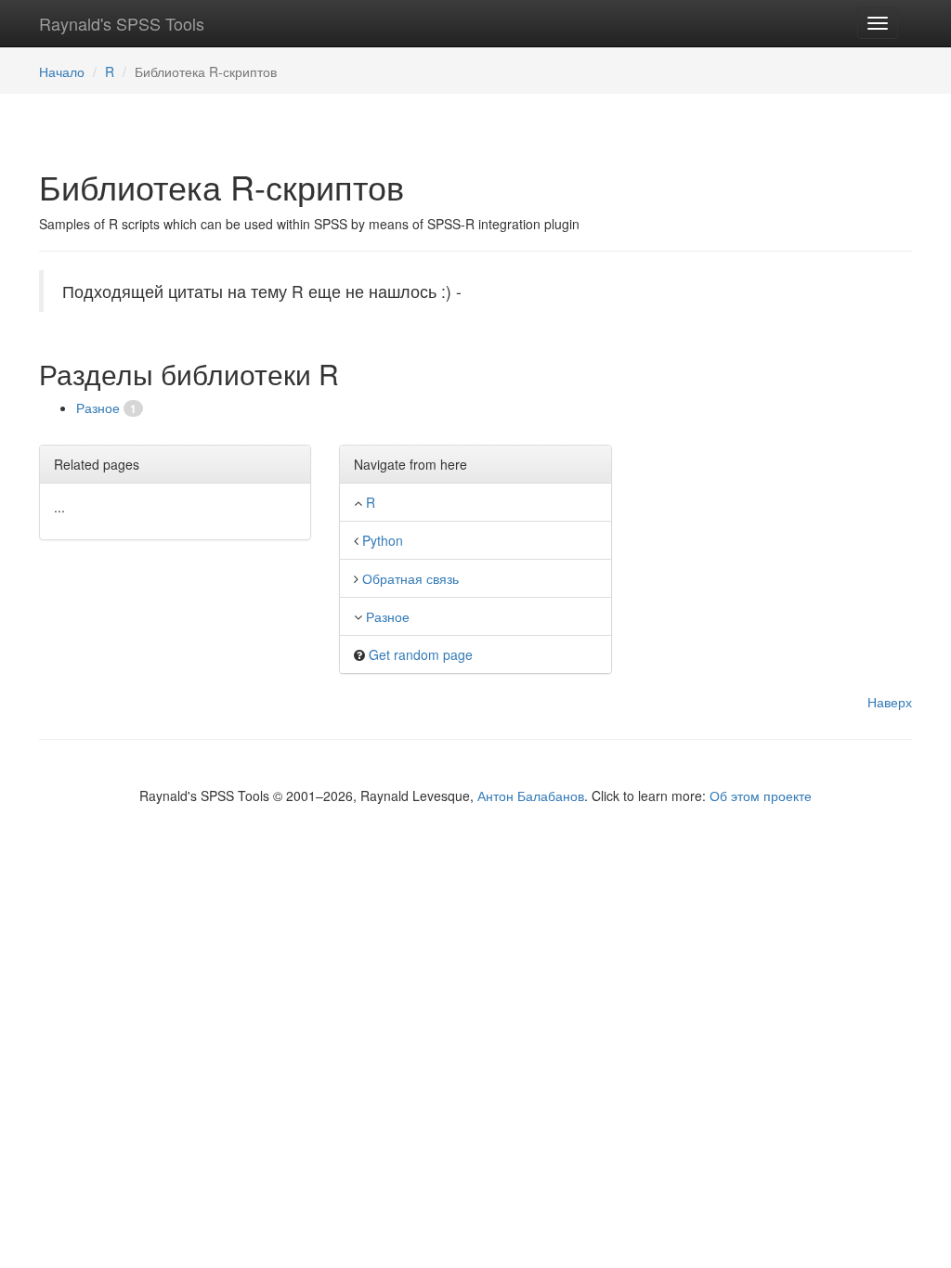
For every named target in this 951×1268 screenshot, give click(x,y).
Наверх (889, 701)
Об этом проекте (761, 795)
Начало (62, 71)
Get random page (421, 654)
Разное (100, 407)
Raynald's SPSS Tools (121, 23)
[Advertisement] (776, 386)
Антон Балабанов (530, 795)
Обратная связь (410, 578)
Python (382, 540)
